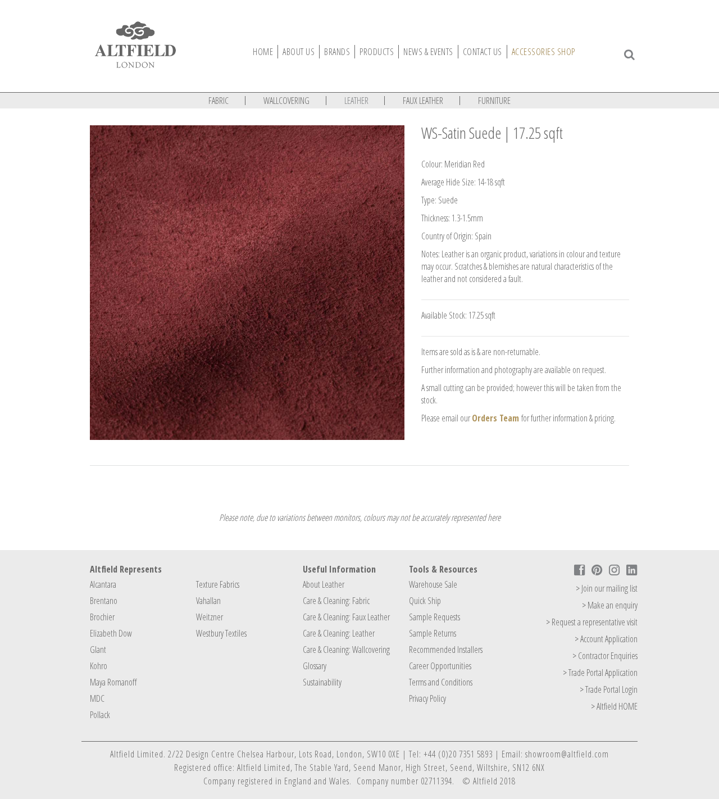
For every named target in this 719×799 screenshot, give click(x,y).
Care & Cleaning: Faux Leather (346, 617)
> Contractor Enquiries (605, 656)
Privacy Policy (427, 698)
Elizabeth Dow (111, 633)
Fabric (218, 100)
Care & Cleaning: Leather (339, 633)
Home (263, 52)
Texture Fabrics (217, 584)
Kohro (98, 666)
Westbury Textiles (221, 633)
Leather (356, 100)
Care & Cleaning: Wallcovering (346, 649)
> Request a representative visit (592, 622)
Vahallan (208, 600)
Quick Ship (425, 600)
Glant (98, 649)
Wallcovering (286, 100)
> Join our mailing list (607, 588)
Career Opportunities (440, 666)
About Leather (323, 584)
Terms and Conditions (440, 682)
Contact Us (482, 52)
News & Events (428, 52)
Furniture (494, 100)
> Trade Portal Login (609, 689)
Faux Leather (423, 100)
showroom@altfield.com (567, 754)
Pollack (100, 715)
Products (377, 52)
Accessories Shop (543, 52)
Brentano (103, 600)
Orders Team (495, 418)
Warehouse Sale (433, 584)
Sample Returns (432, 633)
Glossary (314, 666)
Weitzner (209, 617)
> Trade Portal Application (600, 672)
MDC (97, 698)
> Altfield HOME (614, 706)
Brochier (102, 617)
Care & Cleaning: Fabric (336, 600)
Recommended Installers (446, 649)
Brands (337, 52)
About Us (299, 52)
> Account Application (606, 639)
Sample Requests (434, 617)
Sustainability (322, 682)
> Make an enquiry (610, 605)
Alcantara (103, 584)
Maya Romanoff (113, 682)
